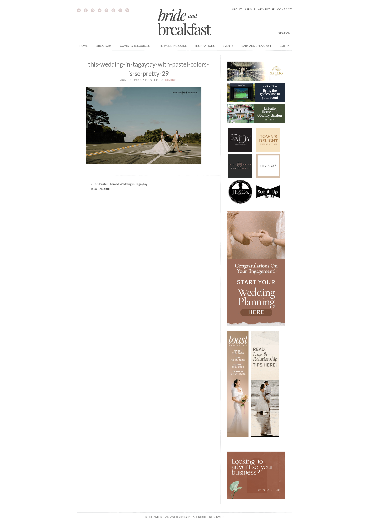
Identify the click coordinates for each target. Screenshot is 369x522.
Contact (284, 9)
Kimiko (171, 80)
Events (228, 45)
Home (84, 45)
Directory (104, 45)
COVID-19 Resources (135, 45)
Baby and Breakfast (256, 45)
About (236, 9)
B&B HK (284, 45)
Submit (250, 9)
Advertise (266, 9)
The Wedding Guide (172, 45)
